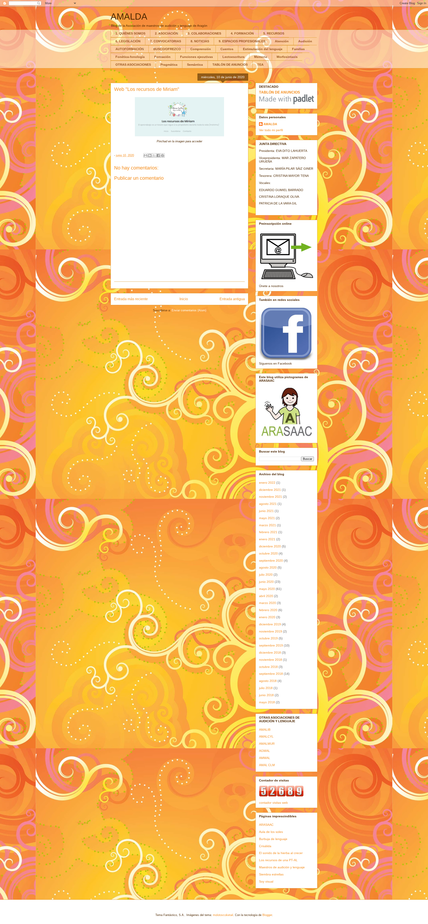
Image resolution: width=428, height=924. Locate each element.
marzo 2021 (267, 525)
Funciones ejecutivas (196, 57)
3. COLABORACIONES (204, 33)
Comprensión (200, 49)
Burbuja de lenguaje (273, 839)
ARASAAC (266, 824)
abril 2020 (266, 596)
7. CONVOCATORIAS (165, 41)
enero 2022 (267, 482)
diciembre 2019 (270, 624)
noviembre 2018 (270, 659)
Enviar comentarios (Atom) (189, 310)
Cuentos (226, 49)
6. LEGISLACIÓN (127, 41)
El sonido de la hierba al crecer (281, 853)
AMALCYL (266, 736)
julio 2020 (266, 574)
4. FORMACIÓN (242, 33)
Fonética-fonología (130, 57)
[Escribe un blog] (150, 155)
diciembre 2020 (270, 546)
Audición (305, 41)
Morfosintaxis (287, 57)
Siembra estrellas (271, 874)
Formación (162, 57)
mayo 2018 (267, 702)
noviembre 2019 (270, 631)
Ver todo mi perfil (271, 130)
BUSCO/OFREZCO (167, 49)
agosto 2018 (268, 681)
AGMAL (264, 751)
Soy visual (266, 881)
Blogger (267, 915)
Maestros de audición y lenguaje (282, 867)
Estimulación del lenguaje (262, 49)
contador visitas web (273, 802)
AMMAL (264, 758)
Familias (298, 49)
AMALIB (264, 729)
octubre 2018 (268, 667)
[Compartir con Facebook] (158, 155)
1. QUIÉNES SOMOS (130, 33)
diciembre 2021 (270, 490)
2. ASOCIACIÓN (166, 33)
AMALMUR (267, 743)
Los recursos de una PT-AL (278, 860)
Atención (282, 41)
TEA (260, 64)
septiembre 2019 (271, 645)
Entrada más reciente (131, 299)
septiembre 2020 (271, 560)
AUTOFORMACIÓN (129, 49)
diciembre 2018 (270, 652)
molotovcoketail (223, 915)
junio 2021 (266, 511)
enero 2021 (267, 539)
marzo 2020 (267, 603)
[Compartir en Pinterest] (162, 155)
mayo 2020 (267, 589)
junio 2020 (266, 581)
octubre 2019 (268, 638)
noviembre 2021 (270, 496)
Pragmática (168, 64)
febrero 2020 (268, 610)
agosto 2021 (268, 504)
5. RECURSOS (273, 33)
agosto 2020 (268, 567)
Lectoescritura (233, 57)
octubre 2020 (268, 553)
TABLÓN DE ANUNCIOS (230, 64)
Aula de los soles (271, 832)
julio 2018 (266, 688)
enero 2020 (267, 617)
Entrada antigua (232, 299)
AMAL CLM (267, 765)
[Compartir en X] (154, 155)
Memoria (260, 57)
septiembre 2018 (271, 673)
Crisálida (265, 846)
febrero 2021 (268, 532)
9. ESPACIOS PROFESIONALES (242, 41)
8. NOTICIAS (200, 41)
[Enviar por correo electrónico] (145, 155)
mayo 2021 (267, 518)
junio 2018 (266, 695)
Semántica (195, 64)
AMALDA (129, 16)
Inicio (183, 299)
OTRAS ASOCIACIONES (133, 64)
